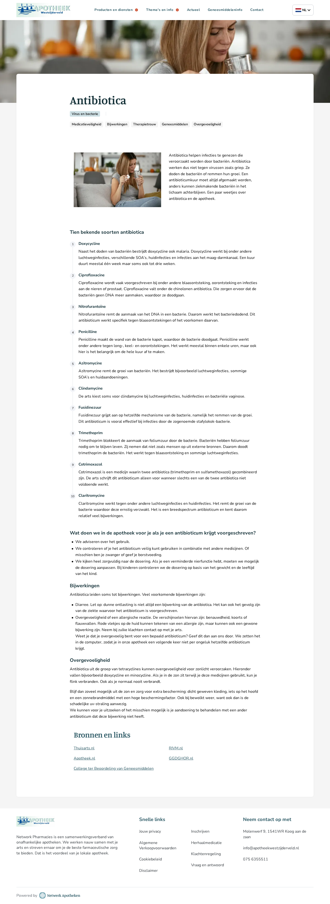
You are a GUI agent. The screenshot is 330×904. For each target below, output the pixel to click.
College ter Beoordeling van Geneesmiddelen (114, 768)
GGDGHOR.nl (181, 758)
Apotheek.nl (84, 758)
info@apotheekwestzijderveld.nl (271, 848)
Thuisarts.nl (84, 748)
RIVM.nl (176, 748)
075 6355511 (255, 859)
